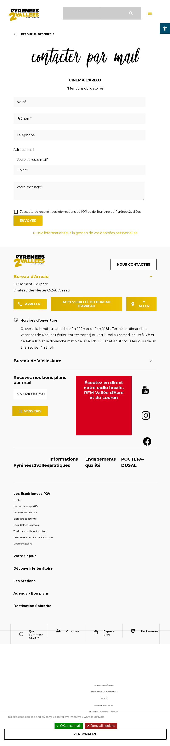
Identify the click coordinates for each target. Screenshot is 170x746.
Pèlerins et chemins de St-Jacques (33, 537)
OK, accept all (70, 726)
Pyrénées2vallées (32, 465)
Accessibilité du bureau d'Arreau (86, 304)
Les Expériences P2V (31, 494)
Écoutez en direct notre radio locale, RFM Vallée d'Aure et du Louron (104, 390)
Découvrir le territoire (33, 568)
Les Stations (24, 581)
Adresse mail (23, 150)
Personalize (85, 734)
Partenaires (149, 631)
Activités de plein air (25, 512)
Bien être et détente (24, 518)
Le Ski (16, 499)
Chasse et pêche (22, 543)
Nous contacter (133, 265)
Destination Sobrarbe (32, 606)
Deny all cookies (102, 726)
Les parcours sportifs (25, 506)
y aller (143, 304)
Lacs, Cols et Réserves (26, 524)
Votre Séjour (24, 556)
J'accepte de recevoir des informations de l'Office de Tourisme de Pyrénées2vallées (80, 212)
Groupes (72, 631)
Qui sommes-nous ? (36, 634)
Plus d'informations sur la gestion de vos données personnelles (85, 233)
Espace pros (108, 632)
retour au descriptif (33, 34)
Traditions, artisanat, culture (30, 531)
